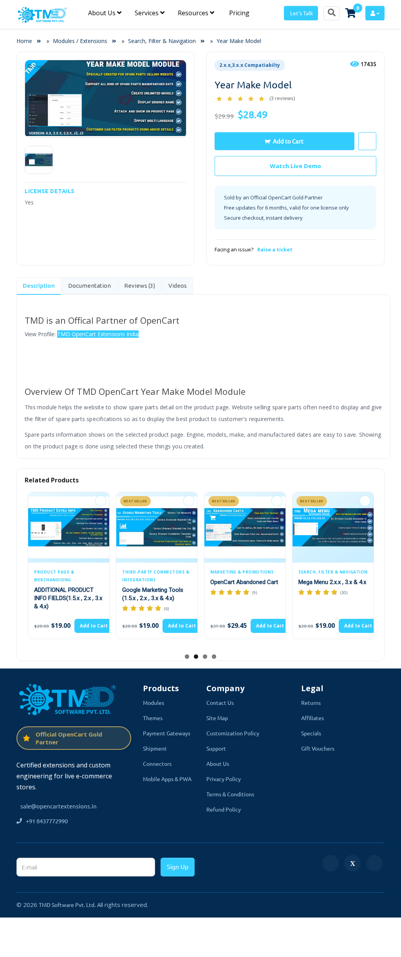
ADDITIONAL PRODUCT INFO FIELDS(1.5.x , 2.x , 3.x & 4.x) (68, 598)
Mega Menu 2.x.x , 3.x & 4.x (332, 582)
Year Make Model (239, 41)
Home (26, 41)
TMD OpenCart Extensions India (98, 334)
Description (39, 285)
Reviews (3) (139, 285)
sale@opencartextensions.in (58, 806)
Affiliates (312, 717)
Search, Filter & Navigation (162, 41)
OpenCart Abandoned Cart (244, 582)
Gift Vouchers (317, 748)
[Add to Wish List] (100, 500)
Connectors (157, 763)
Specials (311, 733)
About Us (102, 13)
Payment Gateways (166, 733)
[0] (350, 13)
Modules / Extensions (80, 41)
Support (216, 748)
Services (147, 13)
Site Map (217, 717)
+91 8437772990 (47, 820)
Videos (177, 285)
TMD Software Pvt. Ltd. (67, 904)
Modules (153, 702)
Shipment (155, 748)
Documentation (89, 285)
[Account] (375, 13)
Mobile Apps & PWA (167, 778)
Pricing (238, 13)
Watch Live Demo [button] (295, 166)
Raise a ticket (275, 249)
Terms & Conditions (230, 794)
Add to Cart (288, 141)
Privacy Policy (223, 778)
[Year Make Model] (39, 160)
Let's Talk (301, 12)
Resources (194, 13)
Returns (311, 702)
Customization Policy (232, 733)
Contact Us (220, 702)
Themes (153, 717)
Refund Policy (223, 809)
